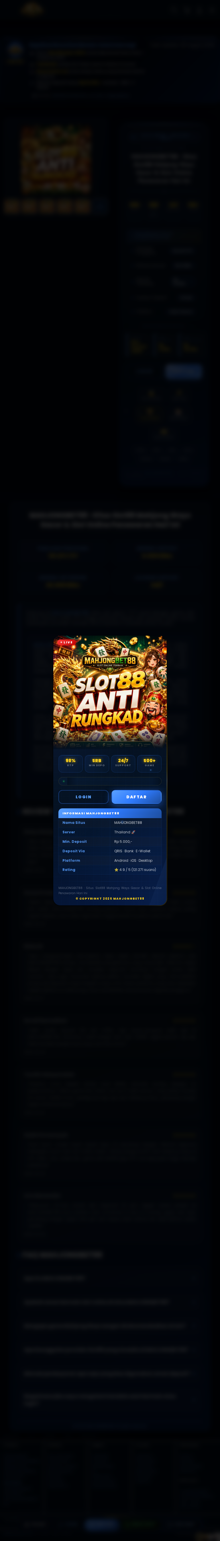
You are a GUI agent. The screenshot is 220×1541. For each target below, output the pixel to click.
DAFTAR (136, 797)
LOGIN (84, 797)
